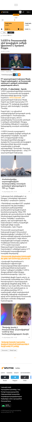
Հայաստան (9, 373)
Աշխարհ (16, 373)
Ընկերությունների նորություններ (10, 394)
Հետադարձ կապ (6, 401)
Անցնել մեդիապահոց (11, 71)
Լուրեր (3, 373)
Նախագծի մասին (6, 387)
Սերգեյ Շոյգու (13, 350)
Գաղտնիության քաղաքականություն (11, 396)
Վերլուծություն (25, 373)
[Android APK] (6, 406)
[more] (29, 191)
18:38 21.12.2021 (5, 51)
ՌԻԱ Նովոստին (15, 98)
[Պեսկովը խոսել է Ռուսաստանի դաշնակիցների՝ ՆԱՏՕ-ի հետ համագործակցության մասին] (16, 314)
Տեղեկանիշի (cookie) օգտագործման (11, 399)
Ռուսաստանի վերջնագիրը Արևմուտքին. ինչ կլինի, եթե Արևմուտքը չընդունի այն (16, 257)
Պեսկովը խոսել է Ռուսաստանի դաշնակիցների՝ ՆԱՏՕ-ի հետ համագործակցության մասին (16, 330)
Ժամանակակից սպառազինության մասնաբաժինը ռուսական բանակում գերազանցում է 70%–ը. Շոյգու (14, 183)
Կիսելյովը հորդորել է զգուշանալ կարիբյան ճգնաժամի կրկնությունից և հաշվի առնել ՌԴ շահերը (15, 344)
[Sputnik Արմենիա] (5, 12)
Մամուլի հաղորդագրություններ (10, 392)
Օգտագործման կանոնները (9, 389)
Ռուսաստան (5, 350)
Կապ (18, 389)
